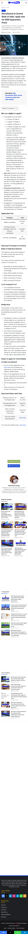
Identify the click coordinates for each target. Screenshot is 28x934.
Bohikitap (19, 923)
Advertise (3, 917)
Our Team (3, 909)
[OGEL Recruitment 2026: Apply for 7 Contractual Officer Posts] (5, 625)
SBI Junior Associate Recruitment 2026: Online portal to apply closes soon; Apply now (20, 532)
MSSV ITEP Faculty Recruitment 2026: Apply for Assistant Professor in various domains (20, 514)
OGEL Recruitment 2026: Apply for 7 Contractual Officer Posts (19, 624)
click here (7, 367)
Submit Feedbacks (5, 914)
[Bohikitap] (14, 2)
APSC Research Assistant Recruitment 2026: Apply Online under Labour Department (20, 551)
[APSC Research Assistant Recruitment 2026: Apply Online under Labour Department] (21, 543)
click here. (22, 425)
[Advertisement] (14, 442)
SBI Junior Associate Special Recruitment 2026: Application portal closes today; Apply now (6, 551)
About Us (3, 905)
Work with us (4, 912)
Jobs (8, 7)
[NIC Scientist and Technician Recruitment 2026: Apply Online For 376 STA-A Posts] (7, 506)
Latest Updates (11, 928)
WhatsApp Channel (14, 461)
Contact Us (4, 907)
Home (4, 7)
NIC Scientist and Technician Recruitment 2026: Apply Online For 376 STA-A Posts (6, 514)
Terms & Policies (20, 928)
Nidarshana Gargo (7, 32)
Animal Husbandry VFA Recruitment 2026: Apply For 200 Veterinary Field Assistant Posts (7, 532)
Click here (22, 418)
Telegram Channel (14, 465)
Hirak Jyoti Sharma (14, 925)
